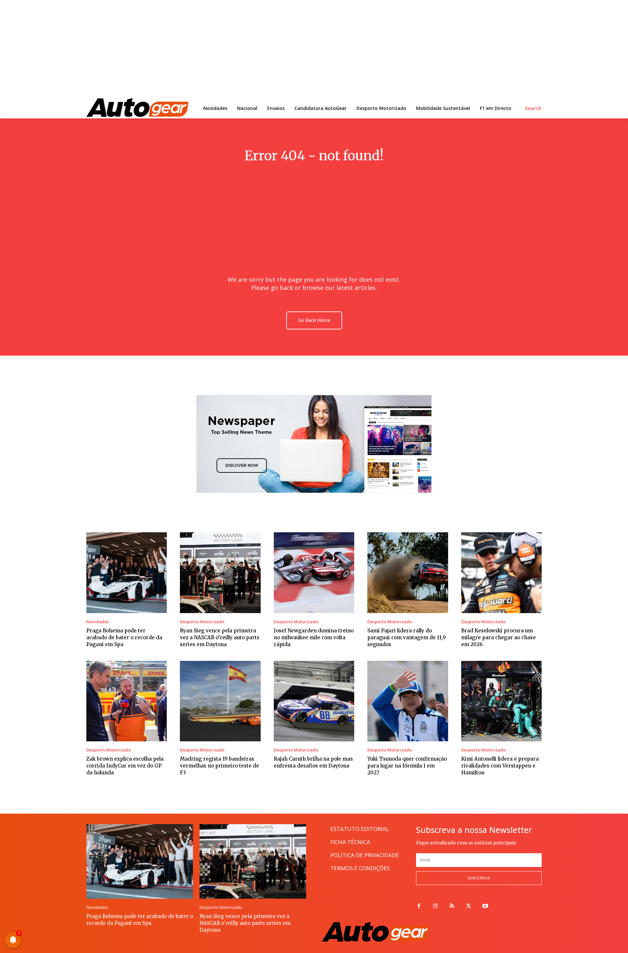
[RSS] (452, 906)
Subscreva (478, 877)
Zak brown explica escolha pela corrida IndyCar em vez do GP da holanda (125, 766)
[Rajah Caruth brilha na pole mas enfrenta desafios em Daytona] (314, 701)
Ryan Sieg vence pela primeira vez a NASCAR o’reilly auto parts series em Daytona (219, 637)
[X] (468, 906)
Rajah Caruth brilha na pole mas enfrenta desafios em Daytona (313, 762)
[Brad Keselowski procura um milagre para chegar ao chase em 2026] (501, 572)
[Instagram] (435, 906)
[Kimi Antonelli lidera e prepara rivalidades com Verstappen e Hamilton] (501, 701)
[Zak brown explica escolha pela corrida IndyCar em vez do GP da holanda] (126, 701)
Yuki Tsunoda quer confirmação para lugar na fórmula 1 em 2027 (407, 766)
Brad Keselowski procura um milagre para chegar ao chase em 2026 (498, 637)
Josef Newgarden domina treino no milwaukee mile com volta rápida (314, 637)
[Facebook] (419, 906)
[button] (533, 108)
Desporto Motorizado (202, 622)
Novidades (97, 622)
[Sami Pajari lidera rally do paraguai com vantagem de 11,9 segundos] (407, 572)
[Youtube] (485, 906)
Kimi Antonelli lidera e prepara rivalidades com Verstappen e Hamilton (500, 766)
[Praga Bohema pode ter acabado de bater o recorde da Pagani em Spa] (126, 572)
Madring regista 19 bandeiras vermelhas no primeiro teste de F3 (219, 766)
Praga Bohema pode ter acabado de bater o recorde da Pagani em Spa (124, 637)
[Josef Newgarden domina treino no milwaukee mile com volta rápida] (314, 572)
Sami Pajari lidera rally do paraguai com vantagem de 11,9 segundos (406, 637)
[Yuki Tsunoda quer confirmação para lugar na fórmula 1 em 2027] (407, 701)
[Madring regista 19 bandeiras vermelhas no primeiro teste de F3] (220, 701)
